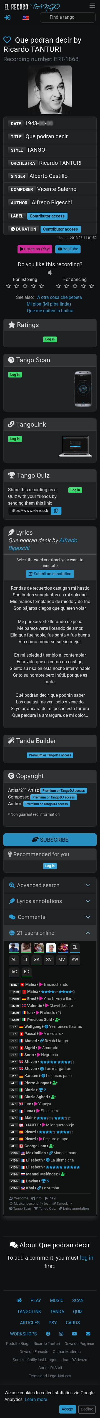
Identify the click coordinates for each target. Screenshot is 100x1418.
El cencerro (49, 1111)
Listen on (36, 249)
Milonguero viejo (59, 1125)
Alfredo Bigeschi (41, 202)
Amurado (49, 1048)
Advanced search (38, 885)
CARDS (73, 1322)
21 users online (35, 933)
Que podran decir (39, 136)
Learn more (36, 1399)
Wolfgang (32, 1026)
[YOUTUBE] (74, 1334)
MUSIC (56, 1300)
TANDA (57, 1311)
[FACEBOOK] (48, 1334)
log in (86, 1257)
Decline (87, 1409)
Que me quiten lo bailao (50, 310)
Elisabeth (34, 1160)
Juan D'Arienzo (74, 1359)
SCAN (78, 1300)
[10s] (50, 272)
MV (61, 959)
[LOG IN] (7, 17)
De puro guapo (55, 1139)
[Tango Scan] (46, 1026)
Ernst (31, 998)
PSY (53, 1322)
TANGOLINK (29, 1311)
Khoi (30, 1188)
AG (14, 971)
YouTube (70, 249)
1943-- (32, 123)
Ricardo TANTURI (46, 162)
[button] (25, 18)
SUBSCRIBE (53, 839)
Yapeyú (44, 1104)
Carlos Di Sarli (50, 1368)
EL (75, 947)
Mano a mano (66, 1153)
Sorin (29, 1054)
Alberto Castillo (39, 176)
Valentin (34, 1005)
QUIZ (78, 1311)
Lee (27, 1104)
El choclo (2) (50, 1012)
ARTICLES (30, 1322)
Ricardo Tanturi (47, 1343)
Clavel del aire (61, 1005)
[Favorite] (8, 40)
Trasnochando (55, 984)
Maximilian (36, 1153)
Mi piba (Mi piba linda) (49, 304)
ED (26, 971)
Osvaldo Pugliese (79, 1343)
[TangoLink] (42, 1041)
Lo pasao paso (59, 1075)
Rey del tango (56, 1041)
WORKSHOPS (23, 1334)
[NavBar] (92, 5)
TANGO (28, 149)
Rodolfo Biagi (17, 1343)
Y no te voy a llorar (59, 998)
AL (14, 959)
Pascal (30, 1033)
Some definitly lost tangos (35, 1359)
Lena (28, 1111)
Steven (30, 1061)
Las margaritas (58, 1068)
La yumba (50, 1188)
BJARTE (31, 1125)
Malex (30, 984)
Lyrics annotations (39, 901)
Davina (32, 1181)
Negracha (49, 1054)
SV (49, 959)
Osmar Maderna (67, 1351)
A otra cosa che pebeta (59, 297)
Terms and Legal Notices (50, 1376)
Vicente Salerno (43, 189)
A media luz (53, 1033)
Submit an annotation (52, 574)
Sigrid (29, 1048)
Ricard (30, 1132)
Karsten (31, 1075)
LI (25, 959)
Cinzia (30, 1090)
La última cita (62, 1160)
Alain (29, 1117)
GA (36, 959)
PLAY (36, 1300)
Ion (30, 1012)
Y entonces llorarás (65, 1026)
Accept (68, 1409)
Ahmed (30, 1041)
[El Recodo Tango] (19, 1300)
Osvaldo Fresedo (33, 1351)
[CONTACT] (88, 1334)
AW (75, 959)
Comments (31, 917)
